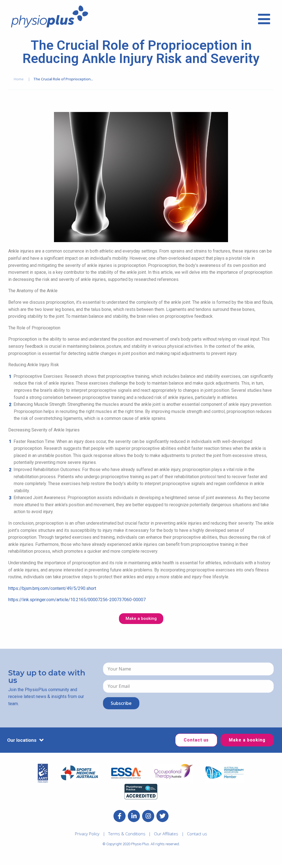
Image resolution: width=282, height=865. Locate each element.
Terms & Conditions (126, 833)
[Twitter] (162, 816)
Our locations (21, 740)
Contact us (197, 833)
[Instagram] (148, 816)
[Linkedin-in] (134, 816)
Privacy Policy (87, 833)
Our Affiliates (166, 833)
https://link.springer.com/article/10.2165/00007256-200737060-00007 (77, 599)
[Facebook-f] (119, 816)
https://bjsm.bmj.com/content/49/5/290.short (52, 588)
